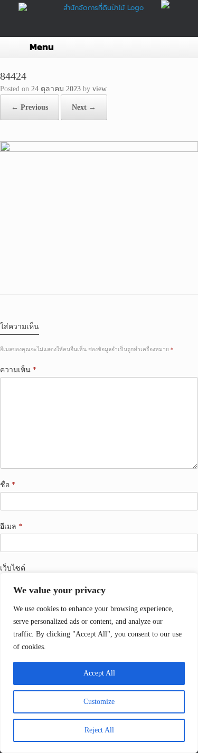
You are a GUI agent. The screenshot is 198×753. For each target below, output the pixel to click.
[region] (99, 663)
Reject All (99, 730)
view (99, 89)
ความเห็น (18, 370)
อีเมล (11, 526)
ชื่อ (7, 485)
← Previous (29, 107)
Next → (84, 107)
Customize (99, 702)
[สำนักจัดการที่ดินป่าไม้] (99, 12)
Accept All (99, 673)
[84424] (99, 149)
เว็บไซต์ (12, 568)
